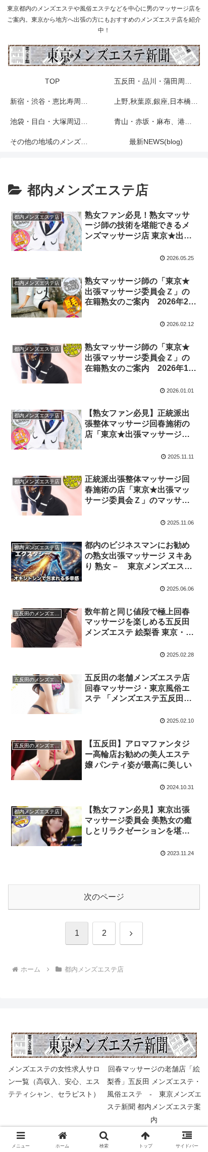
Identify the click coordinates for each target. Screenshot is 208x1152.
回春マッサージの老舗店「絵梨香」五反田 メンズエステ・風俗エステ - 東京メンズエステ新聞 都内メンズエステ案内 (154, 1094)
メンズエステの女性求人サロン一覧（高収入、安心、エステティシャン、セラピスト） (54, 1081)
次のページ (104, 896)
